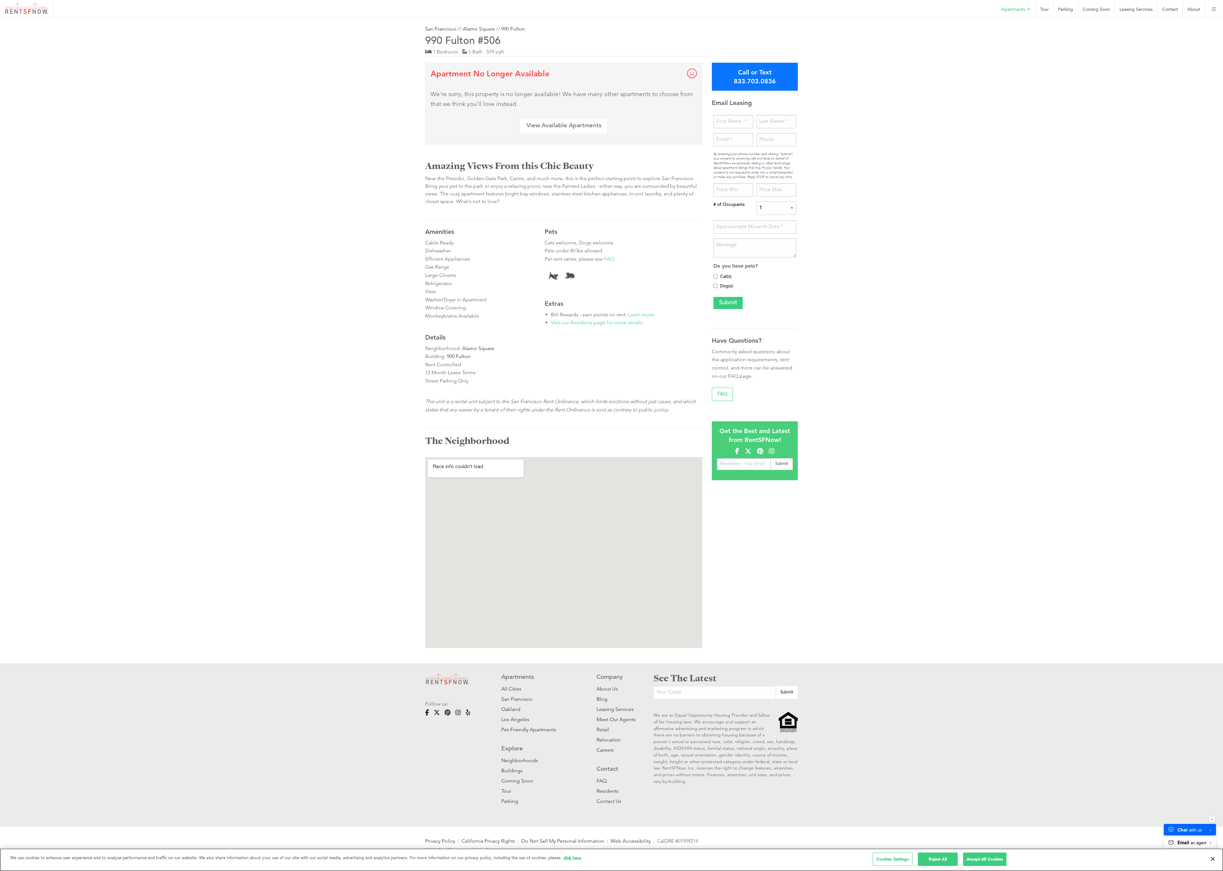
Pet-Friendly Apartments (528, 730)
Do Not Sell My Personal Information (562, 841)
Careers (605, 750)
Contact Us (609, 801)
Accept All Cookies (985, 859)
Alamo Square (479, 29)
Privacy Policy (440, 841)
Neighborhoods (519, 760)
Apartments (1013, 9)
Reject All (938, 859)
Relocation (609, 740)
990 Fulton (513, 29)
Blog (602, 699)
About (1193, 9)
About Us (607, 689)
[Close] (1213, 859)
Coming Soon (1096, 9)
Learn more (641, 315)
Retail (603, 730)
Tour (1044, 9)
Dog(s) (726, 286)
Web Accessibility (631, 841)
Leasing (1136, 9)
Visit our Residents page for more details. (597, 323)
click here (572, 857)
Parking (1065, 9)
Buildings (512, 771)
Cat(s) (726, 277)
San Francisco (440, 29)
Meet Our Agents (615, 719)
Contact (1170, 9)
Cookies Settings (892, 859)
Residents (608, 791)
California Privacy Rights (488, 841)
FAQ (609, 259)
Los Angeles (515, 719)
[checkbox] (715, 276)
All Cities (511, 689)
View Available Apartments (563, 126)
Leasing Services (615, 709)
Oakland (510, 709)
